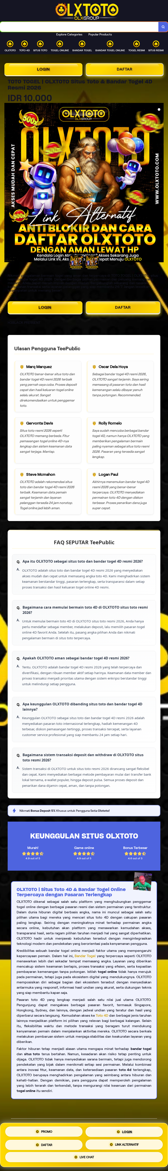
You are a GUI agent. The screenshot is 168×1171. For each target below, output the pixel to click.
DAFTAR (125, 69)
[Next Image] (160, 183)
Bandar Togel (85, 956)
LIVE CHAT (87, 1156)
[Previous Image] (7, 183)
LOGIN (43, 69)
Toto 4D (102, 1015)
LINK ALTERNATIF (127, 1143)
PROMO (46, 1131)
